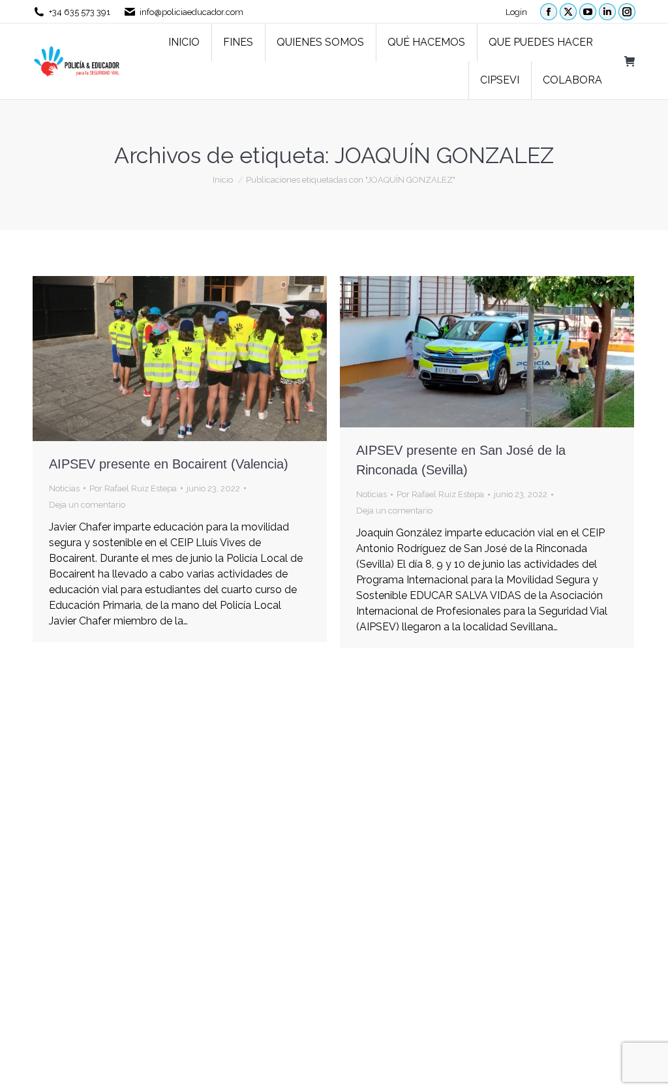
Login (516, 12)
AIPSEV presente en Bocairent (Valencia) (168, 464)
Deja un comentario (87, 505)
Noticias (64, 488)
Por (133, 488)
